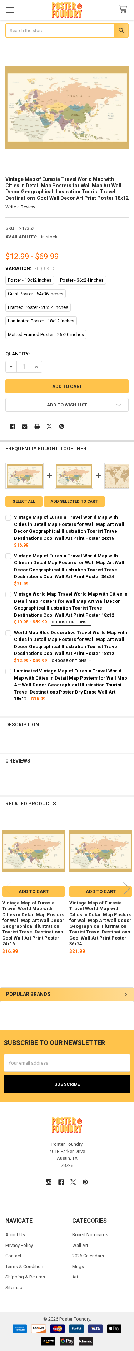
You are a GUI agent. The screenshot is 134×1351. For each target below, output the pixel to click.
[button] (67, 405)
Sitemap (14, 1287)
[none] (67, 107)
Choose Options (69, 622)
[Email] (24, 426)
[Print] (37, 426)
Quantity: (17, 353)
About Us (15, 1234)
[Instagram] (48, 1182)
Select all (24, 501)
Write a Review (20, 206)
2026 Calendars (88, 1255)
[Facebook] (12, 426)
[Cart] (124, 9)
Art (75, 1276)
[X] (49, 426)
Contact (13, 1255)
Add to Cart (34, 891)
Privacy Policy (19, 1245)
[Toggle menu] (10, 10)
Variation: (30, 268)
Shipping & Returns (25, 1276)
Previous (7, 888)
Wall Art (80, 1245)
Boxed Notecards (90, 1234)
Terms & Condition (24, 1266)
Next (127, 888)
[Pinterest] (61, 426)
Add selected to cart (74, 501)
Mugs (78, 1266)
